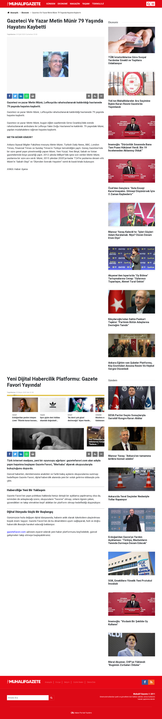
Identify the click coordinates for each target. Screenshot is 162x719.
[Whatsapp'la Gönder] (26, 96)
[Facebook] (9, 96)
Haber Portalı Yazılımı (83, 713)
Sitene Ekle (91, 682)
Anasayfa (48, 682)
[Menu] (153, 4)
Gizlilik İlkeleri (78, 682)
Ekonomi (62, 3)
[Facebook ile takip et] (145, 682)
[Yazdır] (32, 96)
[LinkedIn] (20, 96)
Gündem (50, 3)
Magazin (75, 3)
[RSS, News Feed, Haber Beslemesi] (151, 682)
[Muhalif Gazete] (24, 3)
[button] (88, 96)
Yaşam (85, 3)
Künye (58, 682)
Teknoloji (98, 3)
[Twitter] (15, 96)
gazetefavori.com (16, 531)
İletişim (67, 682)
